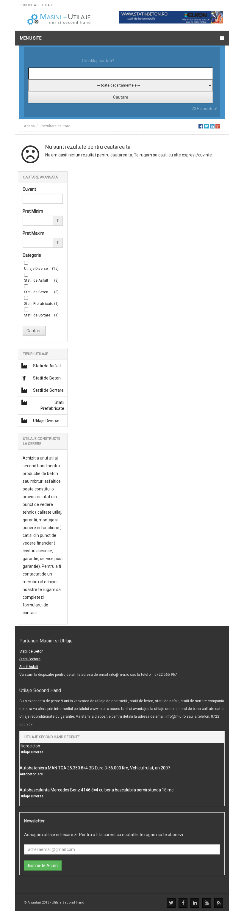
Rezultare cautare (55, 126)
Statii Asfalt (28, 667)
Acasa (29, 126)
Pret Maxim (33, 233)
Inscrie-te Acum (43, 865)
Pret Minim (33, 211)
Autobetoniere (31, 774)
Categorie (32, 255)
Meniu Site (31, 38)
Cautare (34, 330)
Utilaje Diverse (46, 420)
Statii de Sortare (48, 390)
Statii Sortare (29, 659)
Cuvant (29, 189)
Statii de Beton (47, 378)
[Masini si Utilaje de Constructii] (59, 19)
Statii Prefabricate (52, 405)
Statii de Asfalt (47, 365)
